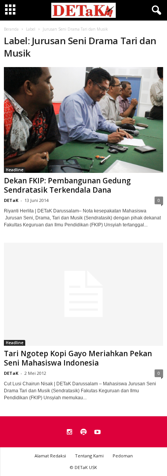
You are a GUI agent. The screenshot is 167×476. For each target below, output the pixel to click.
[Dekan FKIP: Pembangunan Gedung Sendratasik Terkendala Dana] (83, 120)
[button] (155, 10)
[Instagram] (69, 432)
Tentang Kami (89, 456)
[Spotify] (83, 432)
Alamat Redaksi (50, 456)
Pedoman (123, 456)
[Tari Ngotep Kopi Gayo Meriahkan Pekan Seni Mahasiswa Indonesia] (83, 294)
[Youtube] (97, 432)
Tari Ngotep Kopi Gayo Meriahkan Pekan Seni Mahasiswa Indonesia (78, 358)
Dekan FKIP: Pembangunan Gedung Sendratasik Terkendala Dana (67, 185)
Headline (14, 169)
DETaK (11, 200)
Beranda (11, 29)
